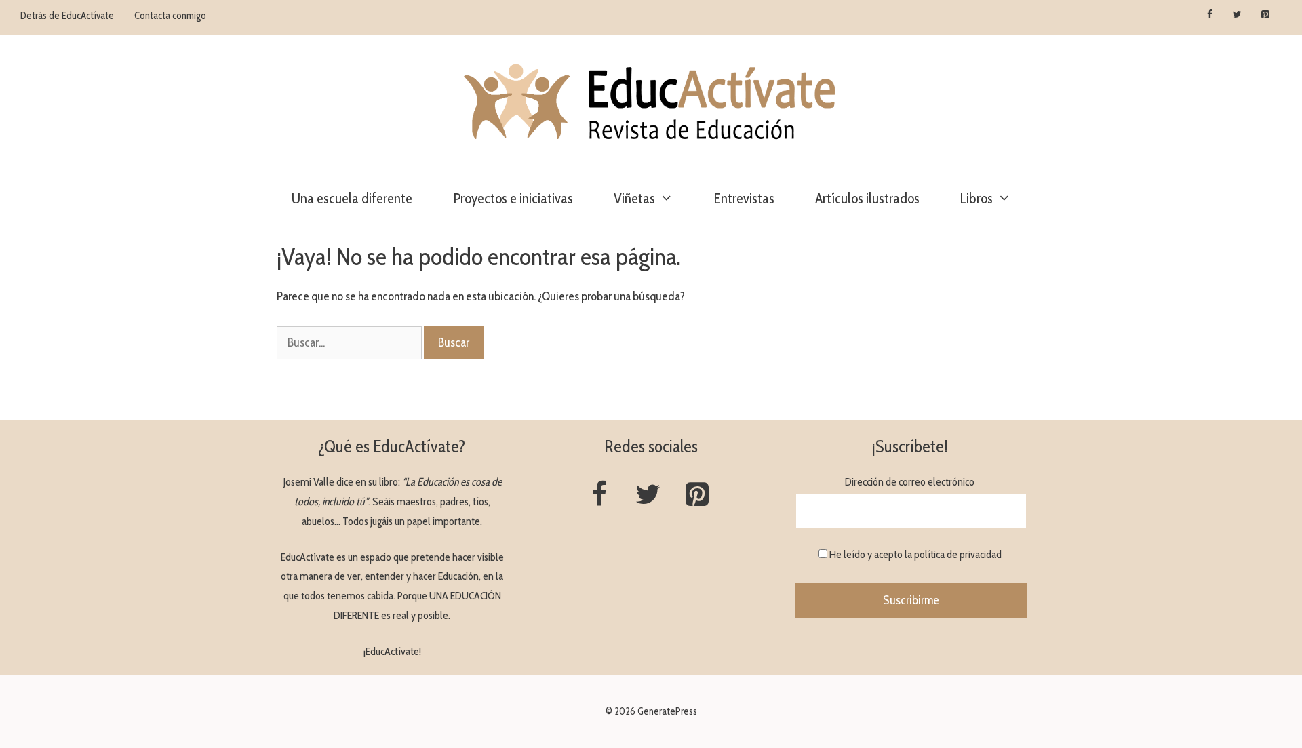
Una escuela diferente (352, 198)
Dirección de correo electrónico (909, 481)
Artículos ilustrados (867, 198)
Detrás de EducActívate (67, 15)
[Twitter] (1237, 14)
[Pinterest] (1265, 14)
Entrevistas (744, 198)
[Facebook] (1210, 14)
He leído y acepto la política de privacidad (915, 554)
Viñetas (634, 198)
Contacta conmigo (170, 15)
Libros (976, 198)
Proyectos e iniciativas (513, 198)
